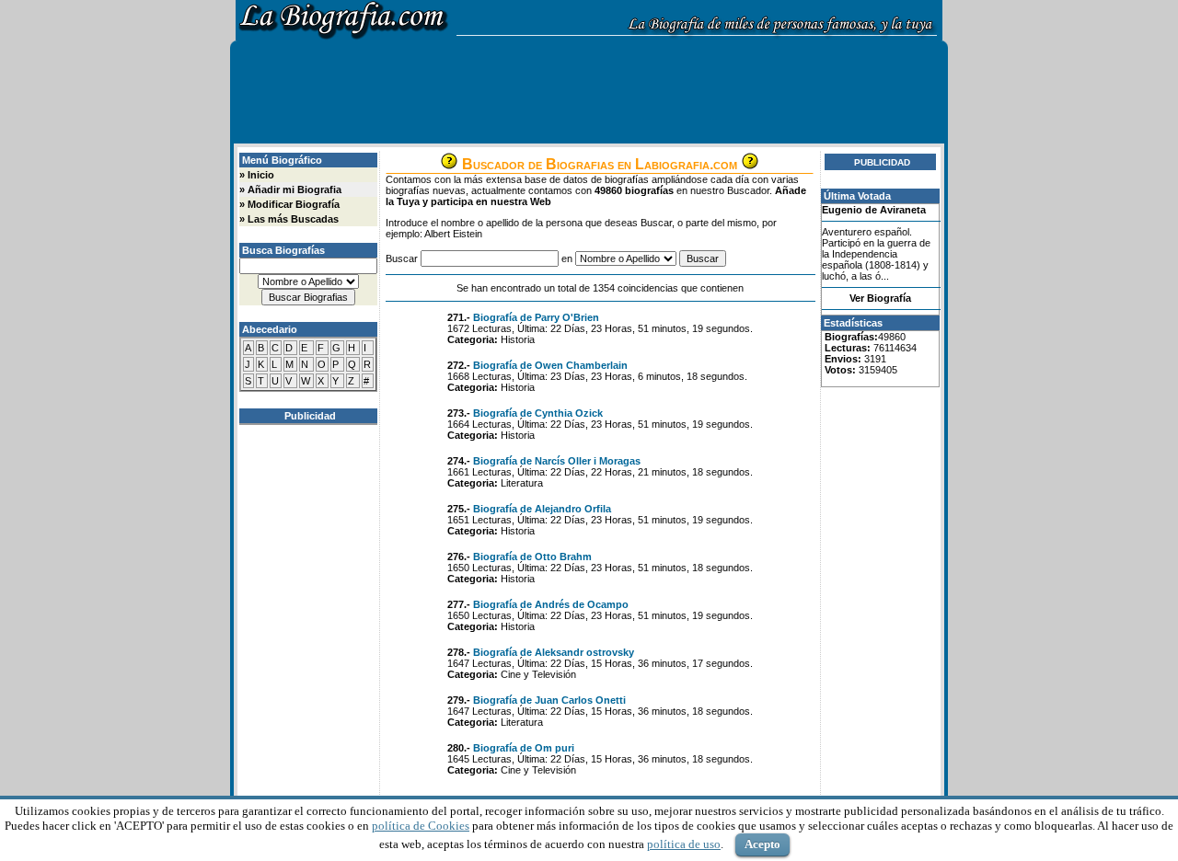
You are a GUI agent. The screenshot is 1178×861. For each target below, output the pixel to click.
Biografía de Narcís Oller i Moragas (557, 460)
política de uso (684, 844)
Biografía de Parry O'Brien (536, 317)
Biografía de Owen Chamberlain (550, 365)
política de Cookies (420, 825)
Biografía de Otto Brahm (532, 556)
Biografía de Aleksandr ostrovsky (553, 652)
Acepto (762, 844)
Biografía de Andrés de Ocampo (551, 604)
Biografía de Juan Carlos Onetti (549, 700)
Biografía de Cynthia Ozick (538, 413)
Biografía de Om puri (523, 747)
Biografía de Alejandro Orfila (542, 508)
